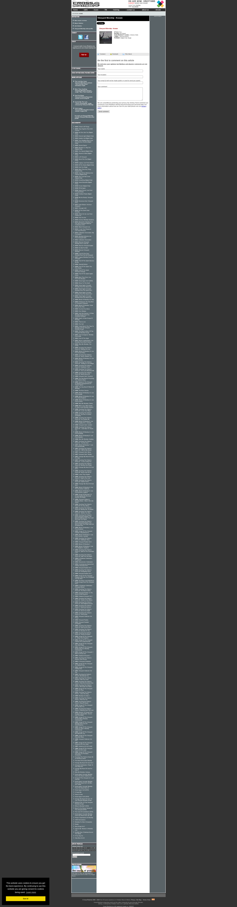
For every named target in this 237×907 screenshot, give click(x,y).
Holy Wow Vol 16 (80, 838)
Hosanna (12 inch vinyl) (83, 746)
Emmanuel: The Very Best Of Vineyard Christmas (84, 302)
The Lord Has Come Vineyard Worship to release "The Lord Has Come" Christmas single (83, 83)
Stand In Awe (79, 794)
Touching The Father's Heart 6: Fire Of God (83, 658)
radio (86, 10)
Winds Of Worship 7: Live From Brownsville (84, 445)
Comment (102, 54)
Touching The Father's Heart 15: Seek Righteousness (84, 602)
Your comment (102, 86)
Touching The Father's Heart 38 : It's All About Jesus (84, 757)
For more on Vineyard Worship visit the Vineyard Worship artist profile (84, 117)
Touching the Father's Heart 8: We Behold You (83, 675)
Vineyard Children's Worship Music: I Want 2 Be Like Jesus (84, 501)
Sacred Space (81, 145)
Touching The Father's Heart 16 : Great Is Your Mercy (83, 599)
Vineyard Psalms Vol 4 (83, 542)
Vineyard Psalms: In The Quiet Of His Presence (84, 593)
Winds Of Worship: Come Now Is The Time (84, 306)
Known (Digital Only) (82, 186)
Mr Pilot (138, 5)
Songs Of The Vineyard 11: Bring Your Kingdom (83, 637)
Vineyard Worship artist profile (84, 28)
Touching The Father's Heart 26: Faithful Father (83, 480)
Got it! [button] (25, 899)
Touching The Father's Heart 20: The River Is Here (83, 589)
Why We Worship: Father (84, 403)
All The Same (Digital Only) (84, 165)
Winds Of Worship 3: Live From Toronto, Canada (84, 535)
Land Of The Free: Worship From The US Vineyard (84, 254)
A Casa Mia (78, 792)
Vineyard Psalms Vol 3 (83, 567)
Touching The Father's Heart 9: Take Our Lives (83, 678)
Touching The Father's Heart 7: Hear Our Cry (83, 698)
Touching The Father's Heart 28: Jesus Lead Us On (83, 471)
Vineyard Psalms (81, 620)
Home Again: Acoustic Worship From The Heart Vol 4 (83, 296)
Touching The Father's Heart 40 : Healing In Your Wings (84, 362)
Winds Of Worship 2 (82, 544)
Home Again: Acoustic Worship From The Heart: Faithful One (83, 775)
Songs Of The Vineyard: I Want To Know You (84, 652)
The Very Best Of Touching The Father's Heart (84, 379)
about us (145, 10)
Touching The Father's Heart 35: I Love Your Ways (83, 410)
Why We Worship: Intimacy (82, 772)
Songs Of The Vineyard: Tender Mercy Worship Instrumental (84, 719)
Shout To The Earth (82, 283)
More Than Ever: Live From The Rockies (83, 278)
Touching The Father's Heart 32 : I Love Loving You (83, 460)
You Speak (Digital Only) (84, 151)
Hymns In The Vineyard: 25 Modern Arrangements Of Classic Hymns (83, 383)
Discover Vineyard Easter (84, 245)
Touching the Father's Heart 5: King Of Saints (83, 702)
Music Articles (79, 23)
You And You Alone (82, 309)
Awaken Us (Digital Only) (84, 138)
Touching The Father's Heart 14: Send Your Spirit (83, 610)
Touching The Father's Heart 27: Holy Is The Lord (83, 477)
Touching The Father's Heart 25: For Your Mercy (83, 505)
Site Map (138, 899)
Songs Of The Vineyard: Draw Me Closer (84, 736)
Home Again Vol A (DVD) (82, 790)
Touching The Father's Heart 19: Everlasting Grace (83, 570)
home (75, 10)
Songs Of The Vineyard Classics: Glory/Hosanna (83, 531)
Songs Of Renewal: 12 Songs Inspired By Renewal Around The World (83, 496)
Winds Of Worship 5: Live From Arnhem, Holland (84, 491)
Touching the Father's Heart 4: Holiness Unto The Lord (84, 709)
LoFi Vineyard (81, 157)
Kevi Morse (135, 6)
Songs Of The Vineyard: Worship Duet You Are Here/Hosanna (84, 723)
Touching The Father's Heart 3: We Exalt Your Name (83, 685)
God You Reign (81, 167)
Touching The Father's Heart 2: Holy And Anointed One (84, 682)
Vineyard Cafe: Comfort (83, 425)
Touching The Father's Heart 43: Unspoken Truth (83, 366)
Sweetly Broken (81, 264)
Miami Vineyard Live (82, 227)
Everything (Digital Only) (83, 180)
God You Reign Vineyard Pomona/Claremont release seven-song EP (83, 97)
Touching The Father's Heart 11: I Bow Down (83, 613)
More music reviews (81, 20)
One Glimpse (80, 311)
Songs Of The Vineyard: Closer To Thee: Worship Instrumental (84, 728)
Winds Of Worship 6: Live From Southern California (84, 488)
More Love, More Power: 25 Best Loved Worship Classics (84, 406)
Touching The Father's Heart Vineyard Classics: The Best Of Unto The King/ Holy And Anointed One (84, 523)
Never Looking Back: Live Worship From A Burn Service (84, 341)
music (96, 10)
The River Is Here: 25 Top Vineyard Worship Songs (84, 331)
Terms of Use (146, 899)
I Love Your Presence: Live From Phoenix (83, 229)
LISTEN (131, 3)
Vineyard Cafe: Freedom (84, 376)
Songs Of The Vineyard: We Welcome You (84, 732)
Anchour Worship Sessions (84, 219)
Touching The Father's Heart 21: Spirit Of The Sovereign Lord (84, 551)
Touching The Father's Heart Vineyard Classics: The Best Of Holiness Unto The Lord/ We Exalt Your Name (84, 517)
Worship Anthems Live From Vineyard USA (83, 237)
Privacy (133, 899)
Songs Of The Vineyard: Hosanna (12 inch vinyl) (84, 743)
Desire (77, 824)
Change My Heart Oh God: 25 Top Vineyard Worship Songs (83, 799)
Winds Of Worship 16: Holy (84, 299)
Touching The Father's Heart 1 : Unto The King (83, 693)
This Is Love (80, 321)
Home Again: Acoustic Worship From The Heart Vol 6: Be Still (83, 814)
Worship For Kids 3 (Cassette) (83, 822)
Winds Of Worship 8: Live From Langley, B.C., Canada (84, 422)
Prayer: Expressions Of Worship (84, 817)
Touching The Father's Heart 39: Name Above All (83, 373)
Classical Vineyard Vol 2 (83, 596)
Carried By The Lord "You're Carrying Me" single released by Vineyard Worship (84, 103)
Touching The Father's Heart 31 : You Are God (83, 442)
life (106, 10)
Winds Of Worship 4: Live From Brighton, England (84, 547)
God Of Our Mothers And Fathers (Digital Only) (84, 173)
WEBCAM (138, 3)
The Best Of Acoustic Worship (83, 760)
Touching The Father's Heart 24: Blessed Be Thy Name (84, 508)
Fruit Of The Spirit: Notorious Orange (82, 270)
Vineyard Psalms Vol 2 (83, 573)
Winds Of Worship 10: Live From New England (84, 397)
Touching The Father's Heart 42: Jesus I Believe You (83, 355)
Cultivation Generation (83, 239)
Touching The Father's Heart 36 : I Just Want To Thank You (84, 428)
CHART (145, 3)
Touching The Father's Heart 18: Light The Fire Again (83, 555)
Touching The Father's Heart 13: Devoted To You (83, 630)
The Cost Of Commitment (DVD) (84, 811)
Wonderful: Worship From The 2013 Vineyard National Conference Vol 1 (84, 223)
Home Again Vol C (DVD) (84, 280)
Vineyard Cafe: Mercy (83, 452)
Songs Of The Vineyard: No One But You (84, 705)
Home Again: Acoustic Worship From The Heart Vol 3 (83, 293)
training (116, 10)
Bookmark (115, 54)
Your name (101, 69)
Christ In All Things (82, 126)
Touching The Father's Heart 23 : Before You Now (83, 512)
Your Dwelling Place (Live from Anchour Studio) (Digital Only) (84, 142)
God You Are (80, 217)
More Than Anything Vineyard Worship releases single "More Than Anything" (83, 90)
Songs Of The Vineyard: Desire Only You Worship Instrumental (84, 648)
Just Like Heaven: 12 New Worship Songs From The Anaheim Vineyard (84, 315)
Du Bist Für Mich (81, 247)
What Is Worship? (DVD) (82, 806)
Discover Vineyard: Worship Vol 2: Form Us (82, 242)
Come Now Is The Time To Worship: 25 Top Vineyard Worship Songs (84, 328)
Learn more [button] (31, 892)
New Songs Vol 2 (80, 826)
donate (158, 10)
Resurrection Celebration (84, 562)
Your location (102, 75)
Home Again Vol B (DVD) (82, 796)
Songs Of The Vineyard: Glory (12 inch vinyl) (84, 749)
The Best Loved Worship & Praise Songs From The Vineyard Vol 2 (84, 582)
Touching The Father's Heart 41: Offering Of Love (83, 348)
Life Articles (78, 26)
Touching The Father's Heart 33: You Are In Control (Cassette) (83, 414)
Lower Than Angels (82, 474)
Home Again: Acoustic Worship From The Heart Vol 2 (83, 289)
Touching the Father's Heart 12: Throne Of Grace (83, 633)
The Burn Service (82, 390)
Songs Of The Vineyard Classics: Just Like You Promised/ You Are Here (84, 577)
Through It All (80, 208)
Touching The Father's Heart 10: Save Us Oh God (83, 626)
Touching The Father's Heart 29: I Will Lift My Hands (83, 449)
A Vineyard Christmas (83, 661)
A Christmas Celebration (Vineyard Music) (83, 586)
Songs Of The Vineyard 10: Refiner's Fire (83, 664)
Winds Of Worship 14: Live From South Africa (84, 352)
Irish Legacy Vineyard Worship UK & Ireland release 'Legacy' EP (84, 110)
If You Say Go (79, 835)
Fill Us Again (80, 188)
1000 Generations (80, 819)
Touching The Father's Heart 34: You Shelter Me (83, 418)
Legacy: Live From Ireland (84, 162)
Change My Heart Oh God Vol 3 (84, 762)
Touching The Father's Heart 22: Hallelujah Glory (83, 539)
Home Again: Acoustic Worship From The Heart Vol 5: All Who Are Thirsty (83, 783)
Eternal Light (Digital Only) (84, 136)
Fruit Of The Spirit (82, 338)
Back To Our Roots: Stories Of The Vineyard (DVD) (83, 809)
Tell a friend (128, 54)
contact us (131, 10)
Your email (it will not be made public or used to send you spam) (119, 81)
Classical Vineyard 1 (82, 655)
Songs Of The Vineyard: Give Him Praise (84, 644)
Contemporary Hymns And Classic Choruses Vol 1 (84, 564)
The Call (79, 324)
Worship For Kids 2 (82, 695)
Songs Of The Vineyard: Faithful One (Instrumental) (84, 640)
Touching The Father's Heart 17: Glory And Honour (83, 606)
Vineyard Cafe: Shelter (83, 454)
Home (81, 13)
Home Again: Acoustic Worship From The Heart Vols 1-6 (83, 787)
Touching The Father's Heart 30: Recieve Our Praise (83, 464)
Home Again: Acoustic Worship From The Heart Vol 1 (83, 286)
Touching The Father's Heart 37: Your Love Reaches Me (84, 369)
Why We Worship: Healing (84, 439)
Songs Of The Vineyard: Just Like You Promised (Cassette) (84, 753)
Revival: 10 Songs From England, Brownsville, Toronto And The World (83, 714)
